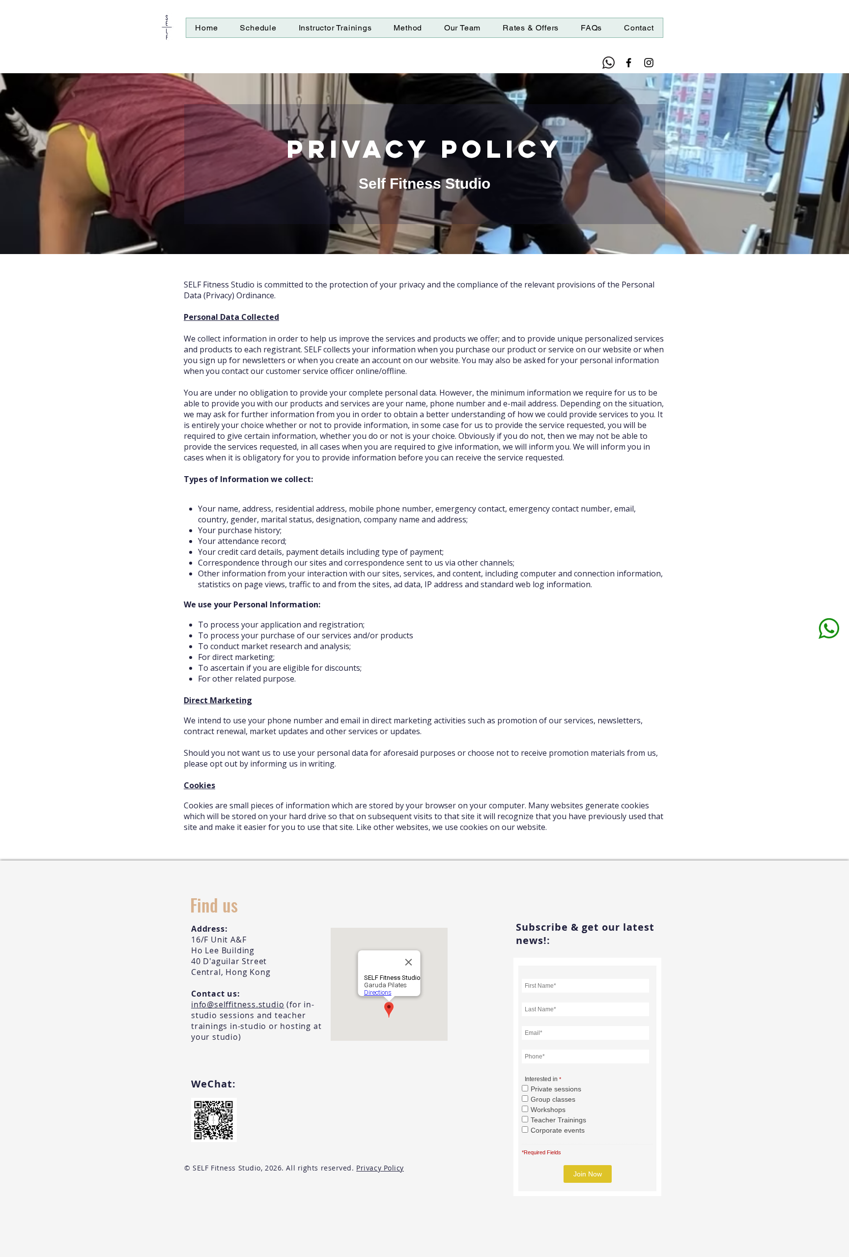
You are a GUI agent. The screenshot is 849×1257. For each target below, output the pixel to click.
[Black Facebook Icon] (629, 63)
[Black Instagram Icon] (649, 63)
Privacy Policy (380, 1167)
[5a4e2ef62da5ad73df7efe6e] (608, 63)
